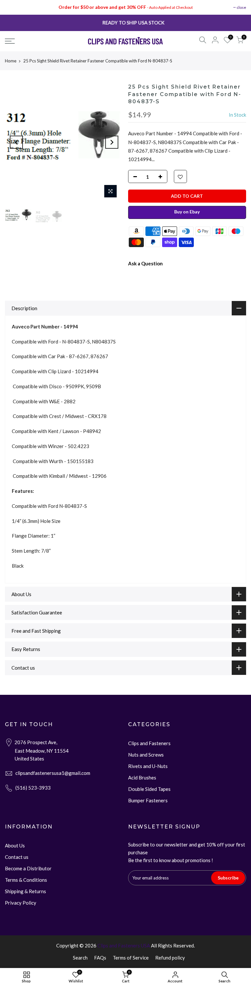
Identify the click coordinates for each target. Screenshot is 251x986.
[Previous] (16, 142)
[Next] (111, 142)
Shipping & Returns (25, 891)
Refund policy (170, 958)
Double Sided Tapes (149, 789)
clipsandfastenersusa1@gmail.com (52, 773)
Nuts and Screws (146, 755)
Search (80, 958)
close (241, 7)
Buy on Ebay (187, 211)
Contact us (16, 857)
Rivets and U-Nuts (148, 766)
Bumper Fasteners (148, 800)
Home (10, 60)
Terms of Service (131, 958)
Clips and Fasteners (149, 743)
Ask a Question (145, 263)
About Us (15, 845)
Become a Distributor (28, 868)
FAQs (100, 958)
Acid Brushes (142, 777)
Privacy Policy (20, 903)
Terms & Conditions (26, 880)
